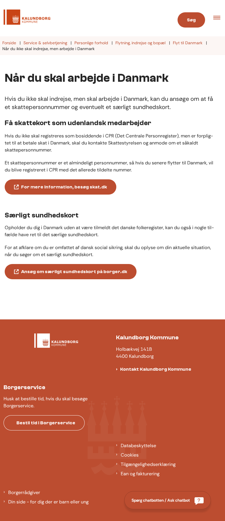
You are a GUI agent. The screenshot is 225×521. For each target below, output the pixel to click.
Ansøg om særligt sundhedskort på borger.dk (74, 271)
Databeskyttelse (138, 445)
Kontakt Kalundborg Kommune (155, 369)
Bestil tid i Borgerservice (45, 422)
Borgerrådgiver (24, 492)
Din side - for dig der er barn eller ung (48, 502)
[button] (219, 18)
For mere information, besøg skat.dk (64, 187)
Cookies (130, 455)
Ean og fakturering (140, 474)
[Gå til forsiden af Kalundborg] (82, 18)
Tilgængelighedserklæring (148, 464)
